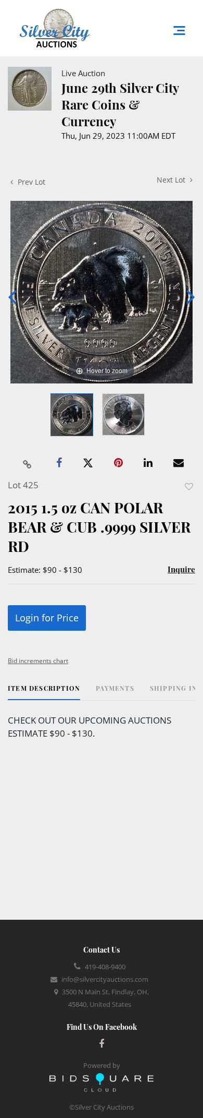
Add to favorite (189, 486)
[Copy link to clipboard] (27, 463)
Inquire (181, 569)
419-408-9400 (105, 966)
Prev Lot (30, 182)
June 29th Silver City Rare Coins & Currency (120, 104)
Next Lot (172, 179)
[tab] (44, 692)
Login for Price (47, 617)
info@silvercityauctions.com (104, 979)
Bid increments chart (38, 660)
